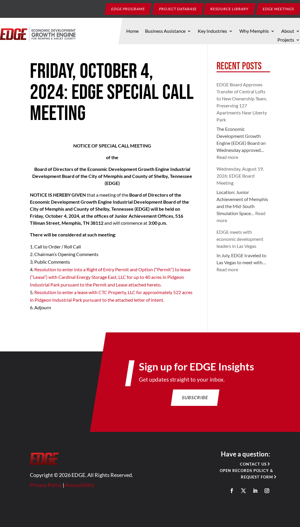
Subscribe (195, 397)
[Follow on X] (243, 490)
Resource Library (229, 8)
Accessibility (79, 485)
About (287, 31)
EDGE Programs (128, 8)
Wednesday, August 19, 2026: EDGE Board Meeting (240, 176)
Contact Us (253, 464)
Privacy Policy (46, 485)
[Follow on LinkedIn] (255, 490)
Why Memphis (254, 31)
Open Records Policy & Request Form (246, 473)
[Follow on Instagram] (267, 490)
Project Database (178, 8)
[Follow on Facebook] (231, 490)
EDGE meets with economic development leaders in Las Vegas (240, 239)
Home (132, 31)
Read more (227, 157)
